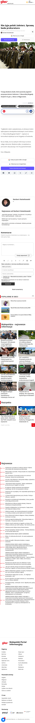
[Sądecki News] (12, 712)
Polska (3, 686)
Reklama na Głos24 (7, 700)
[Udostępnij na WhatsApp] (14, 173)
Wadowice (21, 667)
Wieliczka (20, 669)
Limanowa (4, 665)
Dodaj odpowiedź (22, 255)
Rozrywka (6, 402)
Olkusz (20, 654)
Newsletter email (6, 698)
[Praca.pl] (5, 712)
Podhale (20, 658)
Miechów (4, 667)
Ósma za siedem (6, 690)
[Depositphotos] (20, 712)
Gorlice (3, 663)
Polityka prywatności (7, 702)
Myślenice (4, 669)
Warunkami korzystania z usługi (18, 276)
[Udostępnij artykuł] (32, 31)
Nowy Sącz (21, 652)
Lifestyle (4, 682)
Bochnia (4, 654)
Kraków (4, 652)
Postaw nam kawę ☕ (9, 39)
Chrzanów (4, 658)
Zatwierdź (8, 284)
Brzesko (4, 656)
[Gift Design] (27, 712)
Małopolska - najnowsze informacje (13, 325)
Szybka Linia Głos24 (7, 688)
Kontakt (4, 704)
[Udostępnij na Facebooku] (3, 173)
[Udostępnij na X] (20, 173)
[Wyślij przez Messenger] (9, 173)
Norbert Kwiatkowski (8, 32)
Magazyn (4, 679)
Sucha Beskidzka (22, 663)
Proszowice (21, 660)
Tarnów (20, 665)
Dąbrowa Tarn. (6, 660)
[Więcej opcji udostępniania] (31, 173)
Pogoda (4, 677)
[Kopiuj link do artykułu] (25, 173)
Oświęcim (21, 656)
